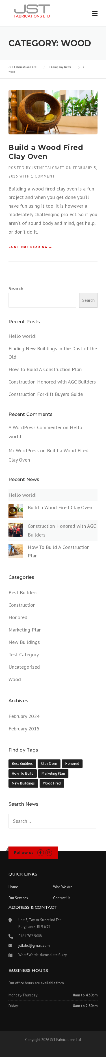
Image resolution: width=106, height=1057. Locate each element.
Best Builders (23, 592)
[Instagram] (49, 852)
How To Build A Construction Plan (45, 369)
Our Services (18, 898)
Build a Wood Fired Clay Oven (60, 507)
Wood (14, 679)
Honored (17, 617)
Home (13, 887)
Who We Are (62, 887)
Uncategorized (24, 667)
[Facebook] (40, 852)
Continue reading (30, 247)
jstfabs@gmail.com (34, 945)
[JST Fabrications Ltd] (33, 10)
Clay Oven (49, 763)
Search (15, 288)
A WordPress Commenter (35, 427)
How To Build (22, 773)
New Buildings (24, 642)
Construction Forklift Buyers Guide (45, 394)
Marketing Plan (25, 629)
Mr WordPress (23, 450)
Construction (22, 605)
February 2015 (24, 728)
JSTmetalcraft (48, 167)
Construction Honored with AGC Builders (52, 381)
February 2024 (24, 716)
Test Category (23, 654)
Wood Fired (52, 783)
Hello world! (22, 336)
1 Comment (43, 176)
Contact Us (61, 898)
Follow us (24, 852)
